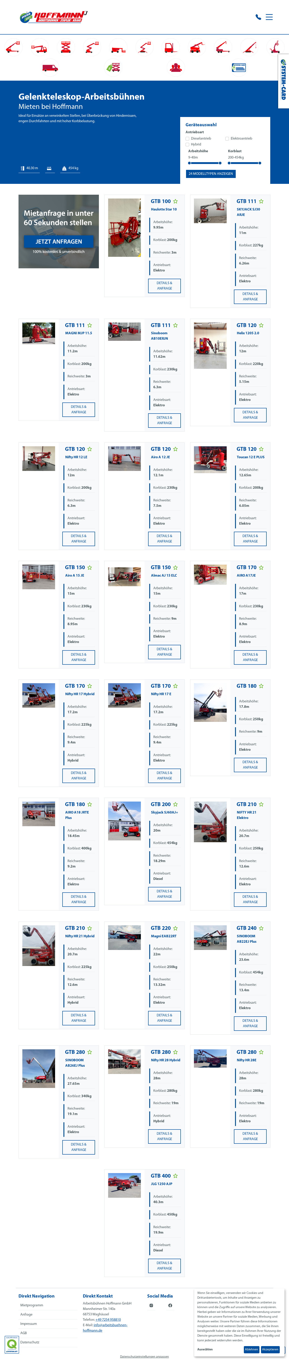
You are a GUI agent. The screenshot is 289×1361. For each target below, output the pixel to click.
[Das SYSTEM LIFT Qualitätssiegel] (12, 1345)
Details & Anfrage (164, 285)
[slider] (189, 163)
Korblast (235, 151)
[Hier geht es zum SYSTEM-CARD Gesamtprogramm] (283, 81)
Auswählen (205, 1349)
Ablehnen (251, 1349)
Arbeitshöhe (198, 151)
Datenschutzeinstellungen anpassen (144, 1357)
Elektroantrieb (241, 138)
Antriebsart (195, 132)
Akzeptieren (270, 1349)
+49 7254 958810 (108, 1320)
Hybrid (196, 144)
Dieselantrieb (201, 138)
